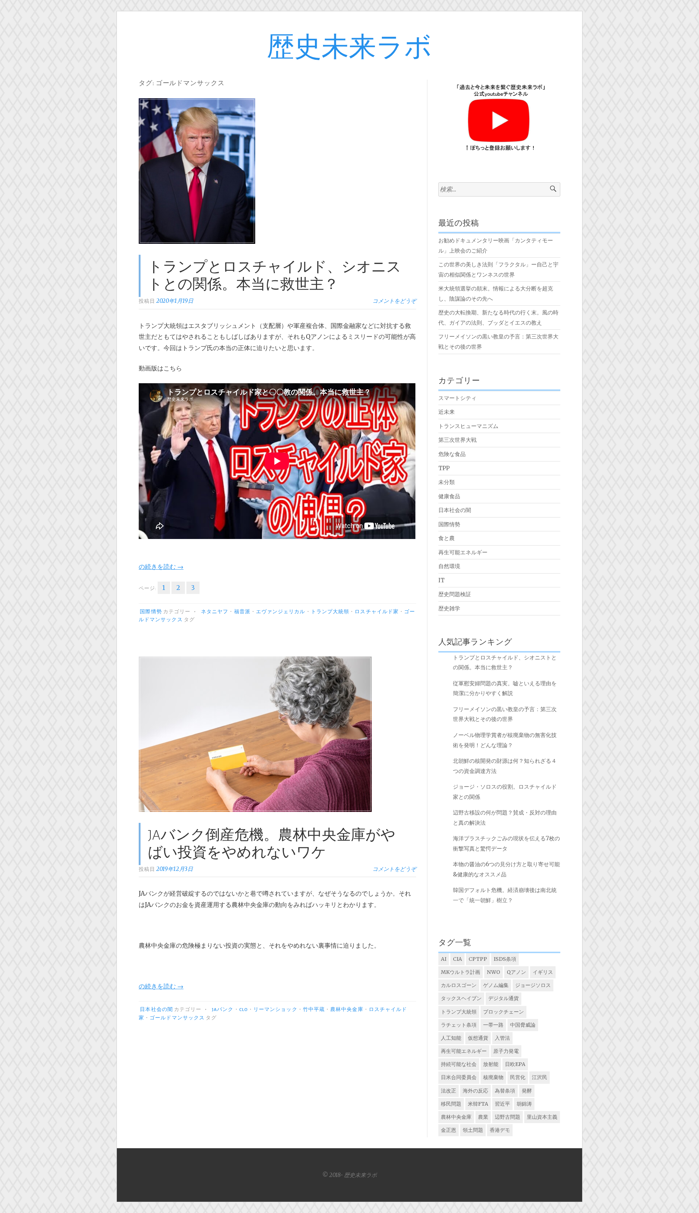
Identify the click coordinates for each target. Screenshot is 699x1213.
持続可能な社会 (459, 1064)
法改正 (448, 1090)
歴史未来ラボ (349, 48)
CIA (457, 959)
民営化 (517, 1077)
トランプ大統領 (330, 611)
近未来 (446, 411)
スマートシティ (457, 398)
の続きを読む (161, 567)
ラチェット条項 (459, 1025)
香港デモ (500, 1130)
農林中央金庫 (346, 1009)
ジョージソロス (533, 985)
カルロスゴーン (459, 985)
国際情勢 (151, 611)
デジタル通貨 (503, 998)
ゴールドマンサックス (177, 1017)
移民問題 (451, 1104)
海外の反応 (475, 1090)
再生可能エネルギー (462, 552)
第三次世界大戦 (457, 439)
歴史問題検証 (454, 594)
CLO (243, 1009)
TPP (444, 468)
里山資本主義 (542, 1117)
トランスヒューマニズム (468, 426)
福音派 (242, 611)
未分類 (446, 482)
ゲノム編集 (496, 985)
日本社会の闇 (156, 1009)
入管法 (502, 1038)
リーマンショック (275, 1009)
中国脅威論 (523, 1025)
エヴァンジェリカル (280, 611)
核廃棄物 (493, 1077)
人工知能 (451, 1038)
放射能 (490, 1064)
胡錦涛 (524, 1104)
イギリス (543, 972)
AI (443, 959)
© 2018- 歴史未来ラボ (349, 1175)
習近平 (502, 1104)
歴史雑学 (449, 608)
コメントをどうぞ (394, 300)
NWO (493, 972)
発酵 (527, 1090)
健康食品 (449, 496)
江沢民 (539, 1077)
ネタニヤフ (214, 611)
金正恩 (448, 1130)
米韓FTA (478, 1104)
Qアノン (516, 972)
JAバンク (222, 1009)
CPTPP (478, 959)
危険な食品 (452, 454)
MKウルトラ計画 (460, 972)
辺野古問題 (507, 1117)
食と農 (446, 538)
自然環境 (449, 566)
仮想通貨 (478, 1038)
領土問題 (473, 1130)
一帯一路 (493, 1025)
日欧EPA (515, 1064)
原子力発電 (506, 1051)
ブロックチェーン (503, 1011)
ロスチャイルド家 (377, 611)
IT (441, 580)
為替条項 (505, 1090)
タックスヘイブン (461, 998)
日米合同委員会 (459, 1077)
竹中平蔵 (314, 1009)
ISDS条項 (505, 959)
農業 (483, 1117)
